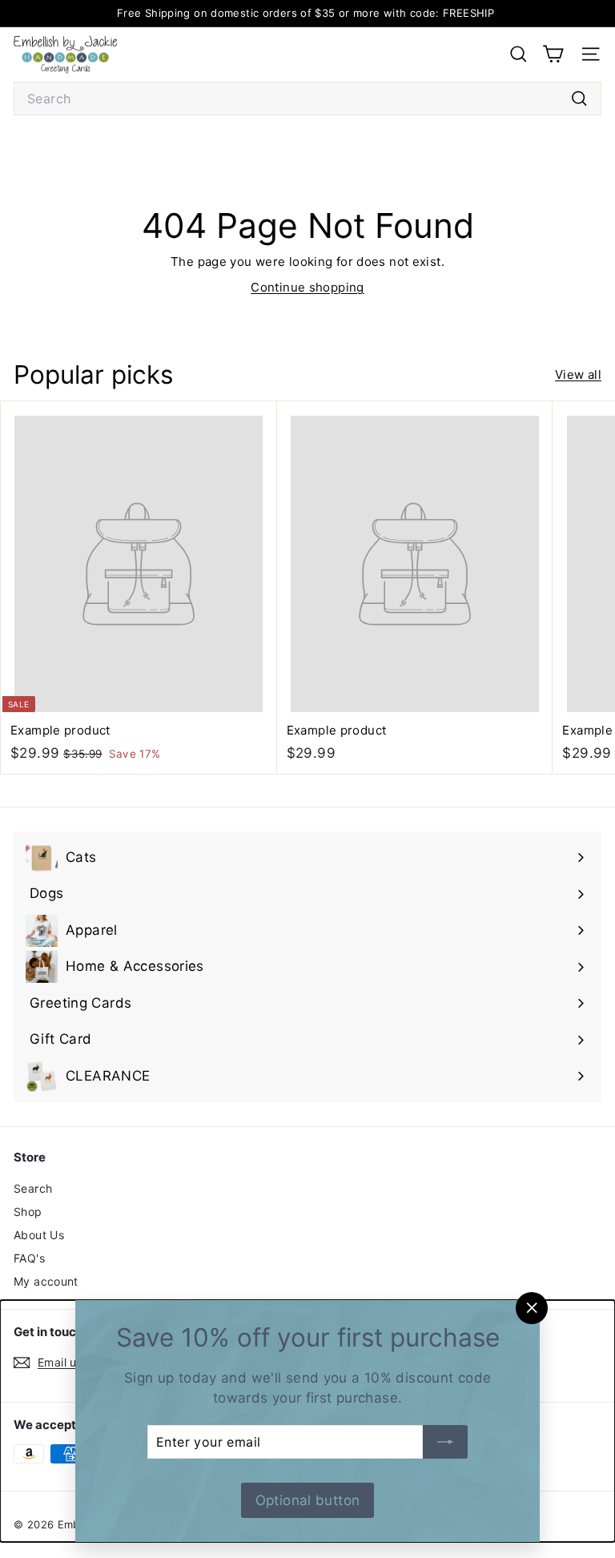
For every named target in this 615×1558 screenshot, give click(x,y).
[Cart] (553, 54)
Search (33, 1188)
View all (578, 374)
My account (46, 1281)
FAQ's (29, 1258)
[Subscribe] (445, 1442)
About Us (39, 1235)
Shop (28, 1211)
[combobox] (307, 98)
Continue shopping (307, 287)
